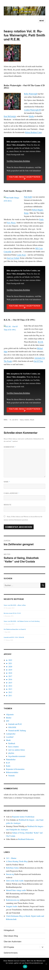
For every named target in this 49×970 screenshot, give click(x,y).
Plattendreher (10, 759)
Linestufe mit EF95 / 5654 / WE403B (14, 637)
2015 (10, 682)
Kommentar (10, 447)
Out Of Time (38, 361)
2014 (10, 686)
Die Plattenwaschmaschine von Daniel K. (15, 629)
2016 (10, 679)
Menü (41, 21)
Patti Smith (28, 197)
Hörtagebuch (9, 930)
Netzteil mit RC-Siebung (17, 730)
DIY (7, 721)
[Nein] (46, 964)
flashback (11, 743)
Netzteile (11, 775)
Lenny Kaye (21, 254)
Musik (32, 420)
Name (7, 482)
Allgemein (10, 714)
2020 (10, 666)
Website (7, 505)
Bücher (8, 717)
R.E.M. (40, 342)
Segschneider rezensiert (16, 756)
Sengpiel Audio (11, 906)
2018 (10, 673)
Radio (8, 766)
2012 (10, 692)
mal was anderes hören (16, 750)
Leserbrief (9, 737)
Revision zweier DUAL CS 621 (12, 613)
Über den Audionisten (12, 941)
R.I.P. (8, 762)
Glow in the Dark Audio (15, 880)
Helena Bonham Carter (33, 132)
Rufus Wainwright (30, 93)
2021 (10, 663)
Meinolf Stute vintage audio (16, 890)
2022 (10, 660)
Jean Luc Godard (13, 258)
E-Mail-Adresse (11, 493)
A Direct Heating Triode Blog (17, 861)
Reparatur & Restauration (15, 769)
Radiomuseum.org (12, 900)
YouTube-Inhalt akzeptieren (24, 177)
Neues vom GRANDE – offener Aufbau (15, 605)
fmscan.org (10, 874)
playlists (11, 753)
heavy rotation (24, 420)
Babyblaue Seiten (12, 868)
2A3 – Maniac (11, 858)
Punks (41, 219)
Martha (31, 116)
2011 (10, 695)
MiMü (5, 420)
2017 (10, 676)
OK (25, 966)
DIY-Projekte (9, 947)
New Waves (11, 222)
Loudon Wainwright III (32, 110)
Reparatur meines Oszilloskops (23, 816)
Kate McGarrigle (10, 116)
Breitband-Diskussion (26, 839)
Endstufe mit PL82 (15, 724)
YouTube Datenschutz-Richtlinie (18, 161)
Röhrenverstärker (12, 772)
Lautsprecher (10, 733)
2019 (10, 669)
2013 (10, 689)
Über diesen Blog (11, 936)
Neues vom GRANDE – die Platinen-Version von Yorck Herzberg (22, 621)
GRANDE (12, 727)
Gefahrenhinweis (11, 952)
